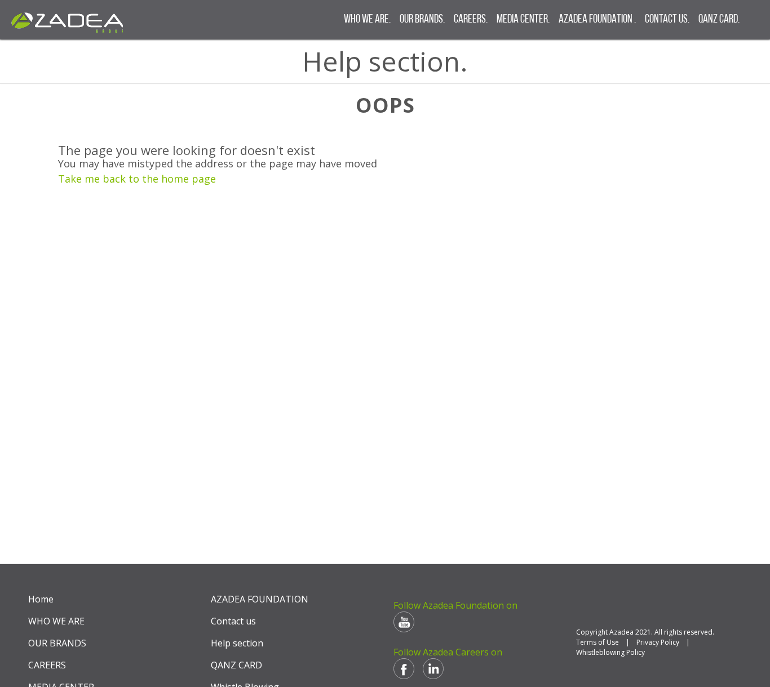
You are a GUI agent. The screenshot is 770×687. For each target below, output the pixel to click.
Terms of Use (597, 642)
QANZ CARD (236, 665)
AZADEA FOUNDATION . (597, 19)
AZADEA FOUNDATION (259, 599)
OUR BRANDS (57, 643)
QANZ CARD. (719, 19)
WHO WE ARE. (367, 19)
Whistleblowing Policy (610, 652)
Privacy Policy (657, 642)
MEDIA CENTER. (523, 19)
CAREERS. (471, 19)
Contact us (233, 621)
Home (41, 599)
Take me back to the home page (137, 178)
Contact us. (667, 19)
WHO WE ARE (56, 621)
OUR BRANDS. (422, 19)
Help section (237, 643)
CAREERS (47, 665)
